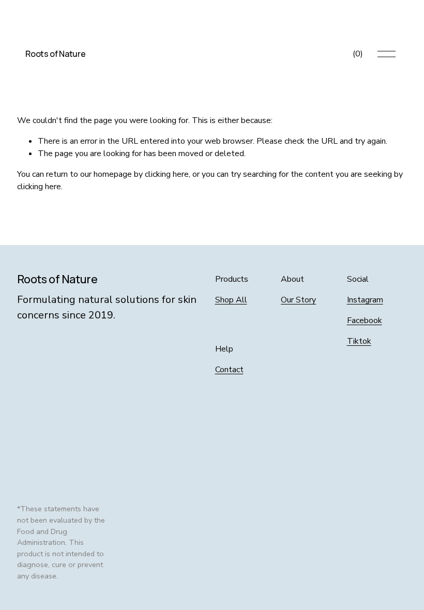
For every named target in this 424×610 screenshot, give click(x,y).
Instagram (365, 300)
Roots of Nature (55, 53)
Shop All (231, 300)
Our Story (298, 300)
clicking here (167, 174)
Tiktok (359, 341)
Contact (229, 369)
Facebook (364, 320)
